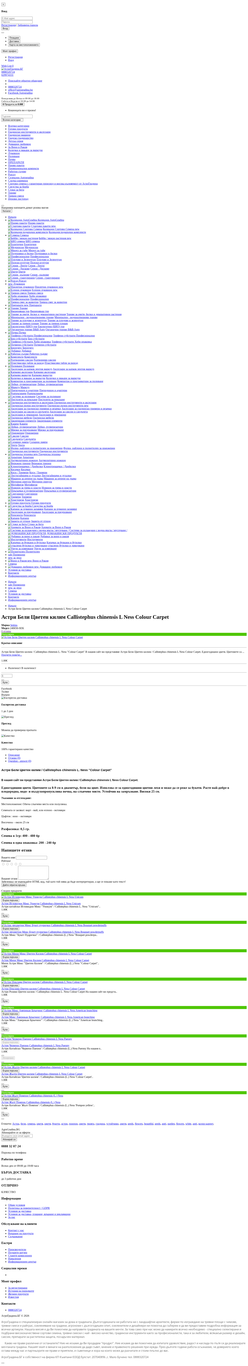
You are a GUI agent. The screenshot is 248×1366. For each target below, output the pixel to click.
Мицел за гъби (36, 250)
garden (171, 1123)
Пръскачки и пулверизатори (60, 490)
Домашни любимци (19, 144)
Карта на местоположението (23, 45)
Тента (21, 445)
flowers (139, 1123)
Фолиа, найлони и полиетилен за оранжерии (89, 448)
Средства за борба (18, 186)
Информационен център (22, 575)
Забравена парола (28, 25)
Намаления (14, 1258)
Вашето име (8, 857)
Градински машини (19, 135)
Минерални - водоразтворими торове (76, 317)
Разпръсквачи (35, 393)
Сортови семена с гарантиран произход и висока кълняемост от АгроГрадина (53, 183)
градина (100, 1123)
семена (31, 1123)
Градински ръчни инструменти (68, 405)
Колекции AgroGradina (51, 220)
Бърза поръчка (10, 900)
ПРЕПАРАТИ (16, 162)
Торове (12, 192)
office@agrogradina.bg (20, 89)
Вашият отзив (9, 878)
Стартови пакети (43, 226)
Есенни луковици (45, 290)
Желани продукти (18, 1293)
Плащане (14, 38)
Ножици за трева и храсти (57, 487)
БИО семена (33, 241)
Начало (12, 216)
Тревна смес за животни (53, 302)
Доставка (14, 41)
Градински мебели (43, 417)
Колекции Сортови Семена (61, 229)
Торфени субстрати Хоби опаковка (72, 341)
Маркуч (24, 387)
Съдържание (15, 1236)
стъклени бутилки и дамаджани (66, 545)
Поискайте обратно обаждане (25, 80)
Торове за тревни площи (54, 323)
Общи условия (16, 1205)
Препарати (33, 305)
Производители (17, 1249)
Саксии (24, 436)
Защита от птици (41, 521)
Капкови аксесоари (45, 372)
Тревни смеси (16, 195)
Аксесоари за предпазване (57, 512)
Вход (11, 60)
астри (64, 1123)
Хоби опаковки (38, 296)
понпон (73, 1123)
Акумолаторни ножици (52, 460)
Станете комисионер (20, 1255)
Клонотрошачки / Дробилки (60, 466)
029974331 (7, 75)
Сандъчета (30, 439)
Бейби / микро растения (55, 238)
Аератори (28, 457)
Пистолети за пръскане (51, 399)
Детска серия (15, 141)
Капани (24, 518)
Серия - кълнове (39, 274)
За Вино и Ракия (17, 147)
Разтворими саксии (45, 359)
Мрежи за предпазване (51, 429)
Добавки (26, 350)
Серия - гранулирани (48, 277)
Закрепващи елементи (49, 420)
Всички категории (18, 125)
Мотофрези (30, 484)
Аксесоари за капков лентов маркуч (73, 369)
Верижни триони (41, 463)
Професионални (39, 256)
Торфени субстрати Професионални (74, 335)
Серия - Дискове (39, 268)
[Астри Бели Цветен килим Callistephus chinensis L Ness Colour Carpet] (42, 637)
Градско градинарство (20, 138)
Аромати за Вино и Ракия (56, 527)
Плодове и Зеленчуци (49, 259)
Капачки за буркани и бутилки (64, 542)
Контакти (13, 572)
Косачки (25, 469)
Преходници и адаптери (53, 390)
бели (23, 1123)
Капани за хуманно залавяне (60, 509)
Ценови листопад (18, 198)
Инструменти (35, 539)
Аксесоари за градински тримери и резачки (87, 408)
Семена (24, 235)
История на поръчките (21, 1290)
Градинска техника (47, 454)
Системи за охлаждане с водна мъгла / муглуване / (98, 530)
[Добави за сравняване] (2, 920)
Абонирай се (9, 1139)
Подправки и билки (45, 253)
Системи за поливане (48, 396)
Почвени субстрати (45, 344)
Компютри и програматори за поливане (80, 381)
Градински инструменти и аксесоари (29, 131)
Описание (14, 754)
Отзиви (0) (14, 758)
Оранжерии (31, 433)
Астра (15, 1123)
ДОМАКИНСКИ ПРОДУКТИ (64, 533)
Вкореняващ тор (39, 311)
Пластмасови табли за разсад (61, 363)
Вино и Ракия (37, 560)
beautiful (148, 1123)
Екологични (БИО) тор (51, 326)
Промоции (16, 554)
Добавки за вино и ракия (54, 536)
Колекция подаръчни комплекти (67, 232)
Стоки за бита (16, 189)
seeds (130, 1123)
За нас (11, 1217)
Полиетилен (32, 551)
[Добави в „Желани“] (2, 679)
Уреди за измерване (45, 548)
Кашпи (24, 423)
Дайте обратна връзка (14, 885)
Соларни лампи (39, 442)
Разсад (12, 174)
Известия (13, 1297)
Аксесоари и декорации (52, 414)
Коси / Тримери (38, 472)
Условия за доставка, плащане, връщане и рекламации (39, 1214)
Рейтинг (6, 860)
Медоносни (31, 247)
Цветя (21, 271)
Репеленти (30, 515)
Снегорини (30, 493)
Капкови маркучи (42, 375)
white (188, 1123)
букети (56, 1123)
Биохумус (28, 347)
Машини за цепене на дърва (60, 478)
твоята (90, 1123)
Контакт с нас (16, 1230)
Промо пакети (16, 165)
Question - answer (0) (19, 761)
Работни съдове (17, 171)
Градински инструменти (54, 451)
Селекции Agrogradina (21, 177)
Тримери (27, 496)
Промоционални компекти (23, 168)
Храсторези (31, 499)
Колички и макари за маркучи (25, 150)
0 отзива (6, 631)
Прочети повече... (11, 654)
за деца (14, 557)
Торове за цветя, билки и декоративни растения (93, 314)
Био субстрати (36, 338)
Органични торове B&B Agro (63, 329)
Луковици (14, 153)
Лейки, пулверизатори (50, 384)
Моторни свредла (42, 481)
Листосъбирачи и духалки (57, 475)
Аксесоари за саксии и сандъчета (69, 411)
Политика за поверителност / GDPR (29, 1208)
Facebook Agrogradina (20, 92)
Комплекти (30, 356)
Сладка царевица (18, 180)
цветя (40, 1123)
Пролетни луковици (49, 286)
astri (164, 1123)
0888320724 (8, 71)
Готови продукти (18, 128)
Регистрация (8, 25)
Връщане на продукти (21, 1233)
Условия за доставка (19, 569)
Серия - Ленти (36, 265)
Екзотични (30, 244)
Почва (11, 159)
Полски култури (39, 262)
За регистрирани (17, 1287)
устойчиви (112, 1123)
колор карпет (205, 1123)
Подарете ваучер (17, 1252)
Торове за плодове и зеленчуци (65, 320)
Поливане (14, 156)
